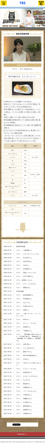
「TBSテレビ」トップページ (22, 2)
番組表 (41, 3)
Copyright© (3, 441)
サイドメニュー (4, 3)
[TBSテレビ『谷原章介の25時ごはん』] (22, 18)
